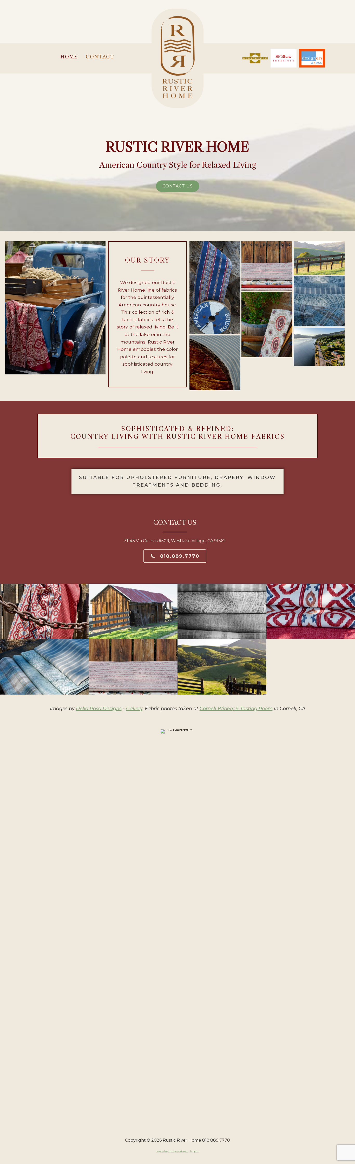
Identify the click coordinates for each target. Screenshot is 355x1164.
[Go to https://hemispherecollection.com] (255, 58)
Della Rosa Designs (99, 708)
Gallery (134, 708)
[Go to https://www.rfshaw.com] (284, 58)
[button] (177, 186)
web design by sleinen (172, 1151)
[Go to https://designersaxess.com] (312, 58)
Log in (194, 1151)
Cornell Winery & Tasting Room (236, 708)
